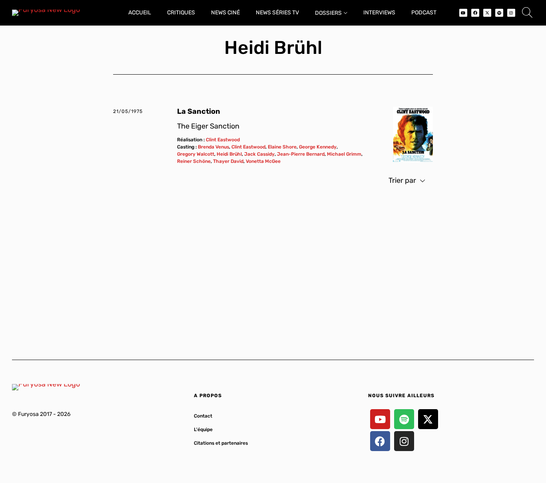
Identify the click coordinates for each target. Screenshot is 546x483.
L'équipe (203, 429)
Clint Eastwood (223, 139)
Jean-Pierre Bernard (301, 154)
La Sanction (198, 111)
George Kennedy (318, 147)
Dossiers (328, 13)
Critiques (181, 12)
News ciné (225, 12)
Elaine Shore (282, 147)
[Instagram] (511, 13)
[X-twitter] (487, 13)
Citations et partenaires (221, 443)
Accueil (139, 12)
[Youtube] (463, 13)
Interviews (379, 12)
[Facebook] (475, 13)
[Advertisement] (273, 268)
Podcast (423, 12)
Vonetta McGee (263, 161)
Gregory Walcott (195, 154)
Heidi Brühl (229, 154)
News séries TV (277, 12)
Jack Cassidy (259, 154)
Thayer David (228, 161)
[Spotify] (499, 13)
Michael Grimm (344, 154)
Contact (203, 416)
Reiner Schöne (194, 161)
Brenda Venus (213, 147)
